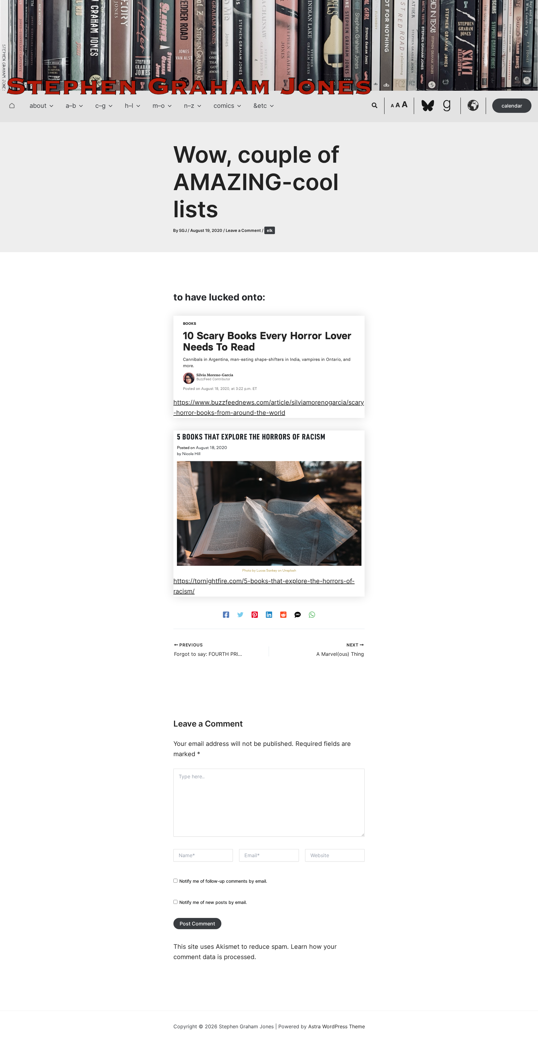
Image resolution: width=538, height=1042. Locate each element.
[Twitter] (240, 614)
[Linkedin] (269, 614)
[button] (49, 105)
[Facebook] (226, 614)
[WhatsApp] (312, 614)
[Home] (11, 105)
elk (269, 230)
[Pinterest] (255, 614)
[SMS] (298, 614)
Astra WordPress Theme (336, 1026)
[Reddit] (283, 614)
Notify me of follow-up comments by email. (223, 881)
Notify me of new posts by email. (213, 902)
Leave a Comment (243, 230)
